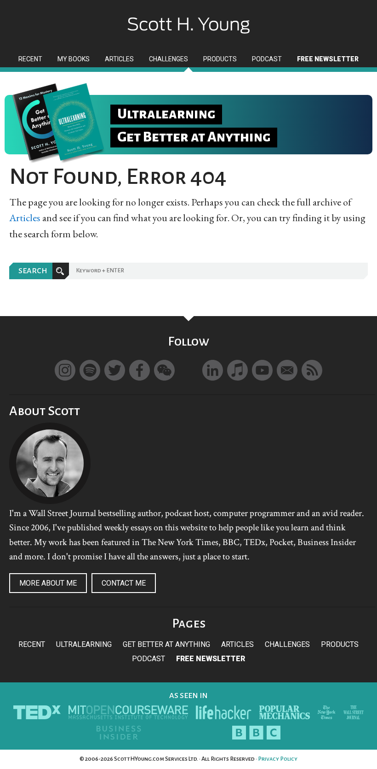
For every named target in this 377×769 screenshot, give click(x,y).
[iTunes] (237, 370)
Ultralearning (84, 644)
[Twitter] (114, 370)
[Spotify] (90, 370)
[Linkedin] (212, 370)
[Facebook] (139, 370)
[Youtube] (262, 370)
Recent (31, 644)
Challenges (287, 644)
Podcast (148, 658)
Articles (24, 217)
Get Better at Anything (166, 644)
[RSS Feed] (312, 370)
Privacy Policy (277, 759)
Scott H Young (188, 17)
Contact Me (124, 583)
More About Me (48, 583)
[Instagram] (65, 370)
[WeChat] (164, 370)
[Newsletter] (287, 370)
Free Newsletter (210, 658)
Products (340, 644)
